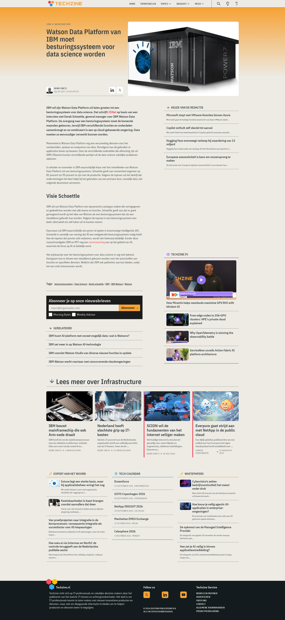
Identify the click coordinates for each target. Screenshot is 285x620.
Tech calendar (129, 474)
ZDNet (112, 112)
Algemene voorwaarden (210, 607)
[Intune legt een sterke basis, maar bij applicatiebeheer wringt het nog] (54, 487)
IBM (107, 283)
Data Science (81, 283)
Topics (164, 3)
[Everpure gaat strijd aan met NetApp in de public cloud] (216, 406)
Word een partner (206, 593)
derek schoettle (96, 283)
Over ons (201, 600)
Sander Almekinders (202, 451)
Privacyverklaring (207, 611)
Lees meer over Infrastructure (98, 381)
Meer (198, 3)
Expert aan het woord (69, 474)
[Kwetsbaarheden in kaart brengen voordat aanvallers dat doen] (54, 506)
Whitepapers (194, 474)
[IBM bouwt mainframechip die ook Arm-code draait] (69, 406)
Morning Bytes (62, 314)
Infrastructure (62, 24)
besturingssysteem (63, 283)
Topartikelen (148, 3)
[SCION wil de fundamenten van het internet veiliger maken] (167, 406)
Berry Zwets (55, 450)
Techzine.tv (179, 254)
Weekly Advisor (86, 314)
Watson (128, 283)
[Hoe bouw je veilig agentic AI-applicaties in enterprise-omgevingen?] (185, 512)
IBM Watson (117, 283)
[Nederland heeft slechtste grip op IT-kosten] (118, 406)
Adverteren (203, 596)
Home (132, 3)
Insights (181, 3)
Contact (201, 603)
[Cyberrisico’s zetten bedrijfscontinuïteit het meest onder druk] (185, 489)
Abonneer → (130, 307)
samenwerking (97, 242)
